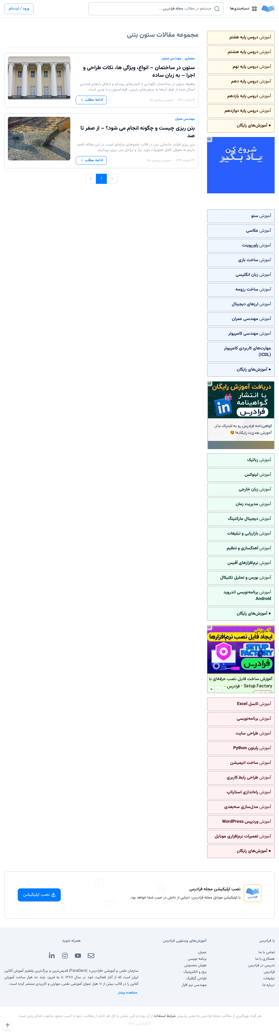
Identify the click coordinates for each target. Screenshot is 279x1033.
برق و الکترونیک (195, 972)
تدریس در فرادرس (261, 965)
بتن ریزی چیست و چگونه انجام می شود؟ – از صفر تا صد (137, 132)
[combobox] (152, 9)
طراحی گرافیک (196, 979)
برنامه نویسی (197, 959)
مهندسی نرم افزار (194, 985)
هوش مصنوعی (195, 965)
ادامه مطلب (94, 100)
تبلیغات (269, 979)
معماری (190, 58)
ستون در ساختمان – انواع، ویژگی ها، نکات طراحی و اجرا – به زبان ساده (139, 71)
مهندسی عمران (171, 58)
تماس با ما (267, 952)
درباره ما (268, 985)
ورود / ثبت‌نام (19, 9)
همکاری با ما (265, 959)
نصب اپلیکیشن (36, 894)
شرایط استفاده (165, 1016)
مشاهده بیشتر (127, 993)
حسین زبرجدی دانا (161, 100)
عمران (202, 952)
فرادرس (269, 972)
